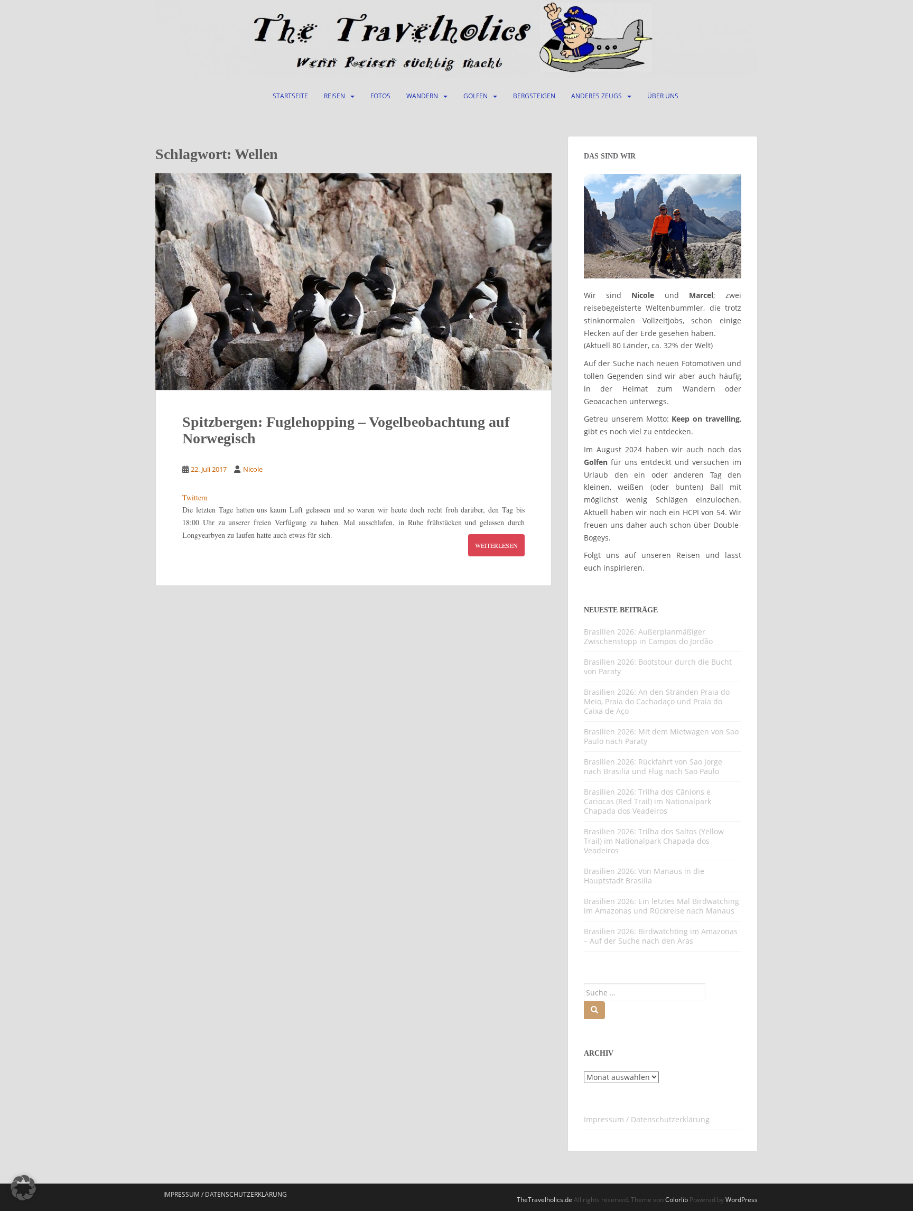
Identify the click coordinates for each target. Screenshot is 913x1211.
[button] (23, 1188)
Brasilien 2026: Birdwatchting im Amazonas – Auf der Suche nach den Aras (661, 936)
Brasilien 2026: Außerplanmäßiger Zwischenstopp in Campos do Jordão (648, 636)
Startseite (290, 95)
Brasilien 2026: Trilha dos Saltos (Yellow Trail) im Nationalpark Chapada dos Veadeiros (654, 840)
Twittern (195, 497)
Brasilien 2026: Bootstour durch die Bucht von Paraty (658, 666)
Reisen (334, 95)
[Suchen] (594, 1010)
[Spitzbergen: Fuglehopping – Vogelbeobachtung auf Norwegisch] (353, 281)
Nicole (253, 469)
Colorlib (676, 1199)
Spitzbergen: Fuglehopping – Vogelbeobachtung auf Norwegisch (345, 430)
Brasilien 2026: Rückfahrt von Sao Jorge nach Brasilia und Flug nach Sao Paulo (653, 766)
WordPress (741, 1199)
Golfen (475, 95)
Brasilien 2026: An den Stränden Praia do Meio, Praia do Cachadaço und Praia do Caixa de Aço (657, 701)
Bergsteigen (534, 95)
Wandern (422, 95)
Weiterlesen (496, 545)
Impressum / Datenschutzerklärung (647, 1119)
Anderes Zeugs (596, 95)
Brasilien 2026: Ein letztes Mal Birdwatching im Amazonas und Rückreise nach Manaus (661, 906)
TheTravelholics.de (544, 1199)
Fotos (380, 95)
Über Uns (662, 95)
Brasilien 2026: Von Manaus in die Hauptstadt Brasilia (644, 876)
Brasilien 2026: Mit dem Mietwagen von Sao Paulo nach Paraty (661, 736)
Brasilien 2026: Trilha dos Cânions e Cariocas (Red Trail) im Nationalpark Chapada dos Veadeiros (647, 801)
